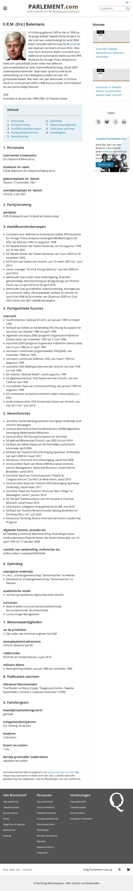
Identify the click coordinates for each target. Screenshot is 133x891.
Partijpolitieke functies (24, 132)
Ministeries (9, 830)
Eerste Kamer (10, 813)
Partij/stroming (20, 125)
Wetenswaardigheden (63, 125)
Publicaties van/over (62, 128)
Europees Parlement (81, 818)
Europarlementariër (47, 818)
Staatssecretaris (45, 847)
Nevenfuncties (20, 136)
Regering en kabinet (14, 824)
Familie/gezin (58, 132)
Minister (41, 841)
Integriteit (42, 852)
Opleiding (56, 121)
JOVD (73, 44)
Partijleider (43, 830)
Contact (27, 869)
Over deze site (11, 869)
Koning (7, 835)
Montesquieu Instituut (65, 11)
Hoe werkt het (10, 801)
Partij (6, 818)
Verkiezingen (80, 795)
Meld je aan (104, 164)
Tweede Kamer (11, 807)
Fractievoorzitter (45, 824)
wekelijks (108, 151)
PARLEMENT (53, 7)
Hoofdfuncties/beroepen (26, 128)
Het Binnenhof (14, 795)
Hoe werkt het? (45, 801)
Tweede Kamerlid (46, 813)
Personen (44, 795)
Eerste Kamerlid (45, 807)
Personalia (17, 121)
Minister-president (47, 835)
